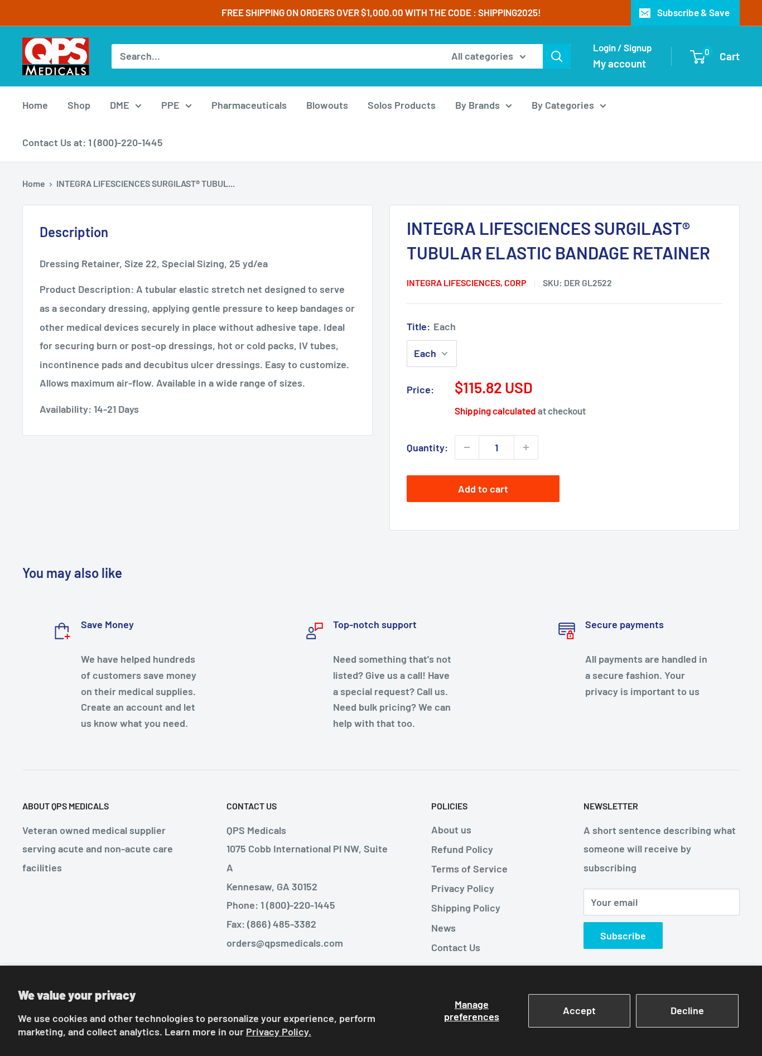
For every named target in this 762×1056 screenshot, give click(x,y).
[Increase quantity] (526, 447)
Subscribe (623, 935)
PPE (170, 105)
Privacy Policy (462, 888)
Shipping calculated (495, 410)
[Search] (557, 56)
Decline (687, 1010)
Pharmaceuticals (249, 105)
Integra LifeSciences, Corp (467, 282)
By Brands (477, 105)
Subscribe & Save (693, 12)
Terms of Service (469, 868)
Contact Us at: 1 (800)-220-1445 (92, 142)
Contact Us (455, 947)
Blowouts (327, 105)
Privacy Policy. (278, 1031)
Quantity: (427, 447)
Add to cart (483, 489)
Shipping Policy (465, 907)
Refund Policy (462, 849)
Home (35, 105)
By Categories (563, 105)
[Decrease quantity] (467, 447)
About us (451, 829)
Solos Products (402, 105)
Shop (78, 105)
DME (119, 105)
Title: (431, 326)
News (443, 928)
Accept (579, 1010)
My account (619, 63)
